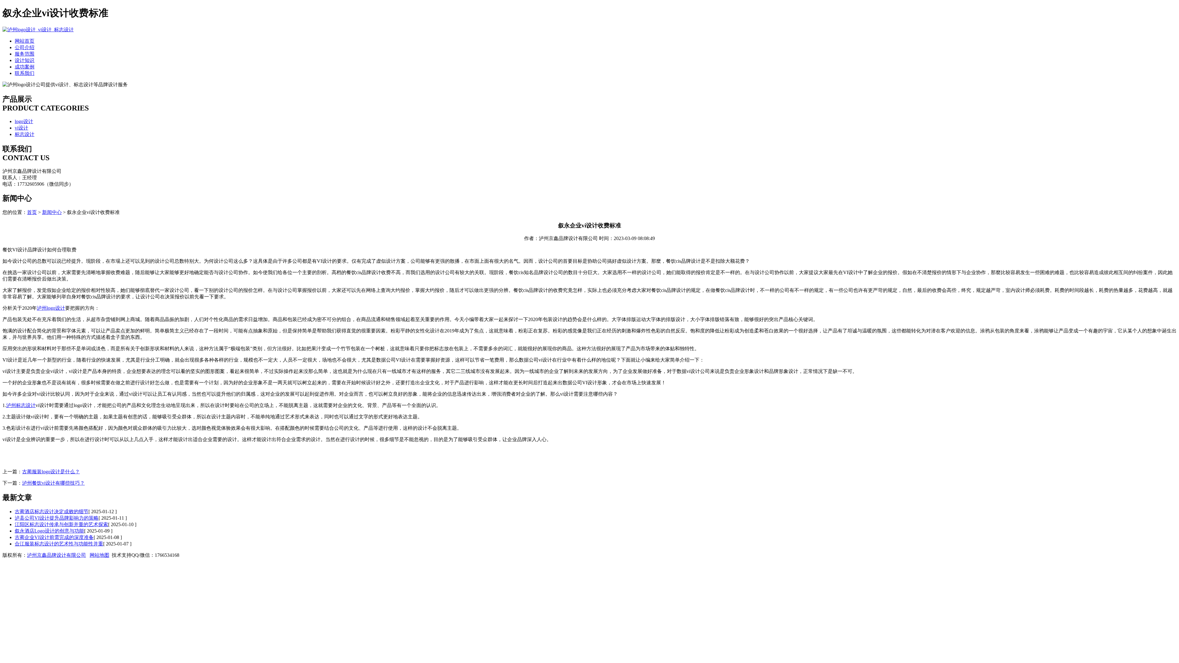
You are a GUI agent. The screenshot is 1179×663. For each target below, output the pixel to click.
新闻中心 (52, 212)
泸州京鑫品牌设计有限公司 (56, 555)
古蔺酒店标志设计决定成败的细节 (51, 511)
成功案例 (24, 66)
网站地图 (99, 555)
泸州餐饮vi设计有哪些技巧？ (53, 483)
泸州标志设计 (21, 405)
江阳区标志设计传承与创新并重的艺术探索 (61, 524)
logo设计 (24, 121)
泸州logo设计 (51, 308)
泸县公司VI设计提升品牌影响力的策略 (57, 518)
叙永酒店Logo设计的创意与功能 (49, 530)
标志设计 (24, 134)
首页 (32, 212)
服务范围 (24, 53)
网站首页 (24, 41)
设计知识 (24, 60)
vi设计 (21, 127)
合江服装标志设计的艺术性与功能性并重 (59, 543)
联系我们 (24, 73)
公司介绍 (24, 47)
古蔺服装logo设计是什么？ (51, 471)
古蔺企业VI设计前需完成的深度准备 (54, 537)
